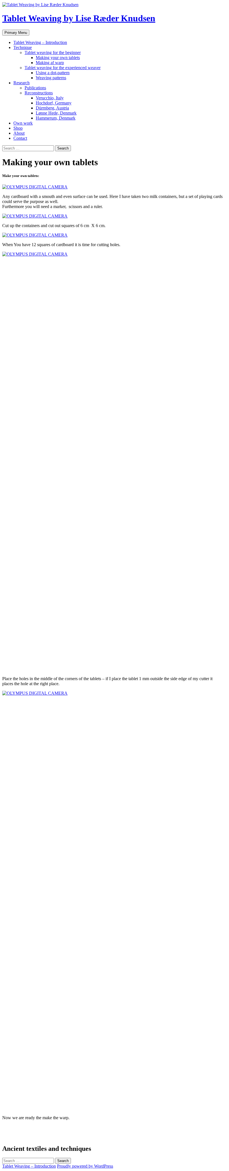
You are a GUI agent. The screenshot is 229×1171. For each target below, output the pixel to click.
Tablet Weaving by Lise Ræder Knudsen (78, 18)
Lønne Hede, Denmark (56, 113)
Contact (20, 138)
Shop (18, 128)
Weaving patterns (51, 77)
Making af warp (50, 62)
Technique (22, 47)
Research (21, 82)
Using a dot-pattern (53, 72)
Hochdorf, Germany (53, 103)
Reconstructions (39, 92)
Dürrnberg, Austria (52, 108)
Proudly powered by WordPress (85, 1166)
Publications (35, 87)
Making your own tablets (58, 57)
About (19, 133)
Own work (23, 123)
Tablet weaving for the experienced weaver (63, 67)
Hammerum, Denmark (55, 118)
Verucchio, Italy (50, 97)
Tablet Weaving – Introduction (40, 42)
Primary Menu (15, 33)
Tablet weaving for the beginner (53, 52)
